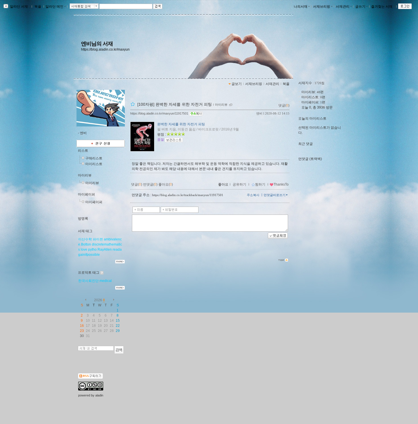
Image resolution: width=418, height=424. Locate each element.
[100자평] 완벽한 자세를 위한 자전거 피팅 (174, 104)
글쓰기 (360, 7)
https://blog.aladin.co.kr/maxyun (105, 49)
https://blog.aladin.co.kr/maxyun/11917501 (159, 113)
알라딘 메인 (54, 7)
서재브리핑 (321, 7)
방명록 (83, 219)
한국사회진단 (88, 281)
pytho (92, 250)
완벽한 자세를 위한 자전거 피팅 (181, 124)
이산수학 (85, 239)
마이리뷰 (85, 175)
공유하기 (239, 184)
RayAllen (105, 250)
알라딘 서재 (18, 7)
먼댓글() (150, 184)
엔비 (259, 113)
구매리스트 (93, 158)
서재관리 (342, 7)
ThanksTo (281, 184)
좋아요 (223, 184)
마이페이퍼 (86, 194)
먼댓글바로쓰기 (274, 195)
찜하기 (260, 184)
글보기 (236, 84)
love (84, 250)
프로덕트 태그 (88, 273)
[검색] (119, 350)
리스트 (83, 151)
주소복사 (253, 195)
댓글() (283, 105)
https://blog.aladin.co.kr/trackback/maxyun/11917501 (187, 195)
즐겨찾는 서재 (381, 7)
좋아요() (165, 184)
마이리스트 (93, 164)
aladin (99, 395)
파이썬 (98, 239)
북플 (38, 7)
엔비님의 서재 (97, 44)
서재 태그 (85, 231)
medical (106, 281)
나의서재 (300, 7)
